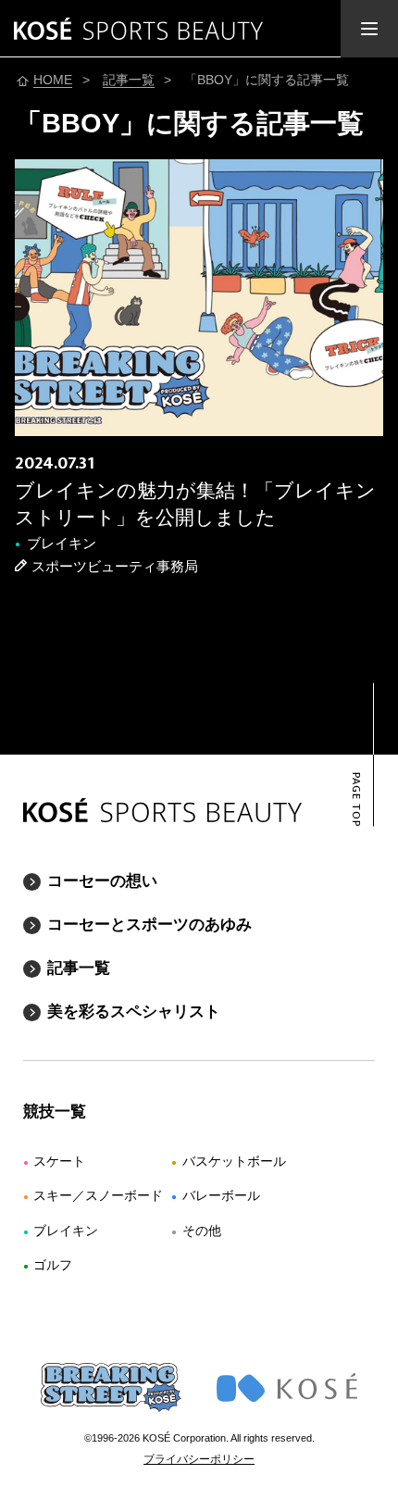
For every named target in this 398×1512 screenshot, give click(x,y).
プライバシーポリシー (199, 1459)
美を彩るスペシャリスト (133, 1011)
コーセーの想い (102, 881)
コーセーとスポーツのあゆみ (149, 924)
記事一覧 (78, 968)
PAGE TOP (355, 799)
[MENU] (369, 28)
